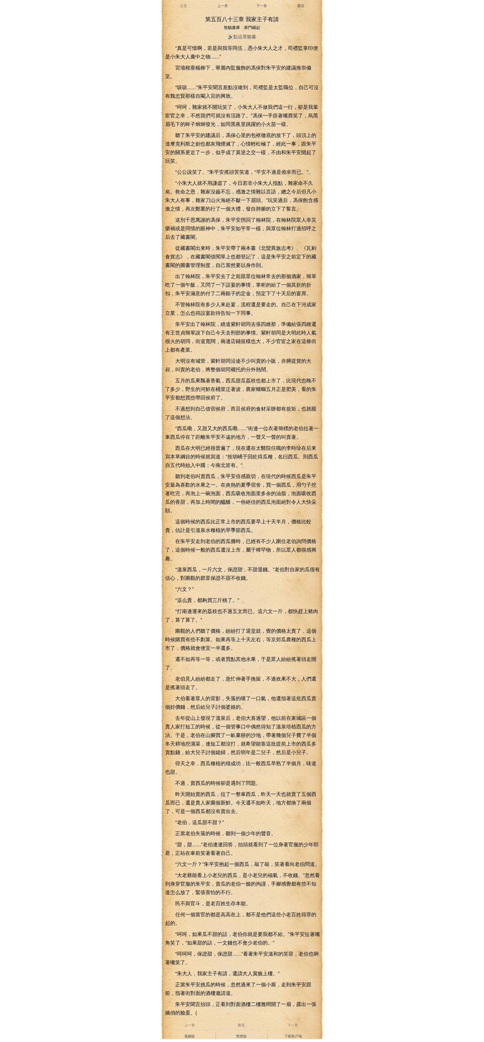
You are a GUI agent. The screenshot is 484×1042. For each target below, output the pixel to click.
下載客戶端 (293, 1035)
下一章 (261, 5)
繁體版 (241, 1035)
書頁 (300, 5)
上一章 (222, 5)
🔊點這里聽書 (242, 36)
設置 (183, 5)
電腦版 (189, 1035)
